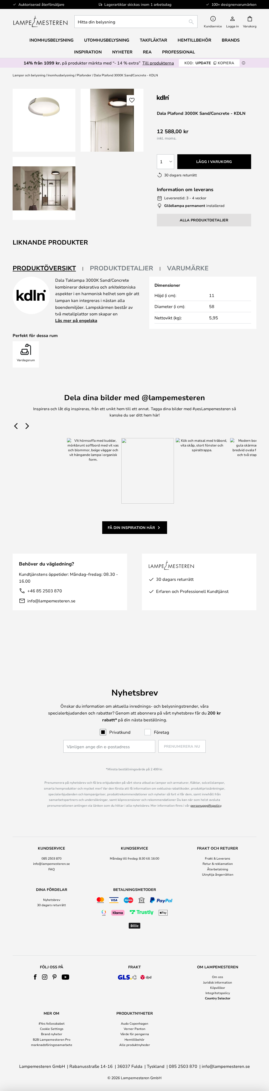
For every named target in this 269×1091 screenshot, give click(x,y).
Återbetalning (217, 869)
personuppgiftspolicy (205, 805)
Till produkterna (158, 63)
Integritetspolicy (217, 993)
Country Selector (217, 998)
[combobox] (136, 22)
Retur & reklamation (218, 863)
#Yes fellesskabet (52, 1023)
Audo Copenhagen (134, 1023)
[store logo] (40, 21)
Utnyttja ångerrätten (217, 874)
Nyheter (122, 52)
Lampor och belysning (29, 75)
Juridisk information (217, 982)
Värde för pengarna (134, 1034)
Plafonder (84, 75)
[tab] (48, 268)
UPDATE (209, 62)
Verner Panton (134, 1028)
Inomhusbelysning (61, 75)
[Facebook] (35, 977)
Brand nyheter (51, 1034)
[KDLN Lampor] (183, 97)
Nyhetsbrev (51, 899)
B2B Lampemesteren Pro (51, 1039)
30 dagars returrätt (51, 905)
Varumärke (188, 268)
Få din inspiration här (131, 527)
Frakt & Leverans (217, 858)
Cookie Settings (51, 1028)
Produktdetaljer (121, 268)
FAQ (51, 869)
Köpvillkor (217, 987)
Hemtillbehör (134, 1039)
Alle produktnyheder (134, 1045)
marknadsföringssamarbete (51, 1045)
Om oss (217, 977)
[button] (44, 188)
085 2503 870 (51, 858)
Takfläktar (153, 40)
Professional (178, 52)
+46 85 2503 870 (44, 590)
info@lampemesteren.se (51, 600)
